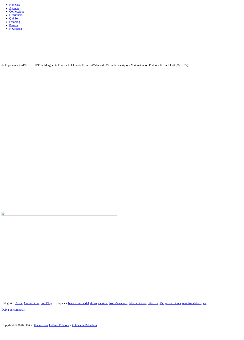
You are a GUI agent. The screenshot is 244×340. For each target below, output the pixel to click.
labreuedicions (137, 303)
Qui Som (14, 18)
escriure (103, 303)
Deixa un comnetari (13, 309)
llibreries (153, 303)
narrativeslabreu (191, 303)
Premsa (13, 25)
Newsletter (15, 28)
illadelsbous (41, 325)
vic (204, 303)
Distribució (15, 15)
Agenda (14, 8)
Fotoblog (14, 21)
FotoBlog (46, 303)
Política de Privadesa (84, 325)
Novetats (14, 4)
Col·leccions (16, 11)
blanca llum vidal (78, 303)
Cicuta (18, 303)
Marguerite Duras (170, 303)
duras (93, 303)
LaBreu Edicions (59, 325)
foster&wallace (118, 303)
